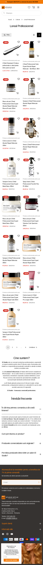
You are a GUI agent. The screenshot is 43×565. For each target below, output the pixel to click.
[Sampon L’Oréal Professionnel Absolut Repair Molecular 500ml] (31, 86)
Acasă (10, 19)
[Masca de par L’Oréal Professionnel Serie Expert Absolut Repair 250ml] (31, 243)
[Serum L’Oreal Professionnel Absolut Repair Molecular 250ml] (31, 128)
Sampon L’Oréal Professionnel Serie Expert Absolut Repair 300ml (11, 334)
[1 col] (34, 35)
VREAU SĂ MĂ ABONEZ (11, 560)
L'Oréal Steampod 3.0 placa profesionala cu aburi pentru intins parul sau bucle (11, 65)
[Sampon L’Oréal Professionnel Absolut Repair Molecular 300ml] (11, 243)
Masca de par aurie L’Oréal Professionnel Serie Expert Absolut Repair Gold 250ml (10, 297)
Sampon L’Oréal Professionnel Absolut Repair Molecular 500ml (31, 103)
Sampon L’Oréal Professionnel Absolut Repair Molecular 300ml (11, 260)
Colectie (18, 19)
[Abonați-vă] (38, 482)
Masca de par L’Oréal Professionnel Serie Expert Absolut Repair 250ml (30, 260)
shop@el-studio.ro (11, 518)
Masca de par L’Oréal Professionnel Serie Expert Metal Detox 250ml (10, 221)
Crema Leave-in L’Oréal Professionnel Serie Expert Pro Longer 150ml (30, 297)
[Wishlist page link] (29, 7)
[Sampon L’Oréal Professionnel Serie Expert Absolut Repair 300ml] (11, 317)
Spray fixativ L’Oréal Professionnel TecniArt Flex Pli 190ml (31, 184)
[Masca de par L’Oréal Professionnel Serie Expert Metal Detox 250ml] (11, 204)
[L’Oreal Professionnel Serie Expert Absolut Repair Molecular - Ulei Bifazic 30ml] (31, 49)
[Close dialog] (41, 545)
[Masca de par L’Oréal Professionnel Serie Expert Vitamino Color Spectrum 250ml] (31, 204)
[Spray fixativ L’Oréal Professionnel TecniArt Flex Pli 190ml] (31, 167)
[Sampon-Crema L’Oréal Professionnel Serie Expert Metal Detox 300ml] (11, 167)
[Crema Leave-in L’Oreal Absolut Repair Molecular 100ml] (11, 126)
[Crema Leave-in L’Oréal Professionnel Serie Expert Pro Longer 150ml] (31, 280)
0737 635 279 (11, 516)
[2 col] (39, 35)
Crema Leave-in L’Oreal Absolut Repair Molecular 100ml (10, 143)
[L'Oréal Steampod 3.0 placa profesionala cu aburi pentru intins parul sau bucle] (11, 49)
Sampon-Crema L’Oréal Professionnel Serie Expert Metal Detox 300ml (10, 184)
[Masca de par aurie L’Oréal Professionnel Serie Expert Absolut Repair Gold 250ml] (11, 280)
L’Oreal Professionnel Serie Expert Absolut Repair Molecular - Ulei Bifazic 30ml (31, 66)
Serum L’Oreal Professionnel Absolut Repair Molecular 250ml (31, 147)
